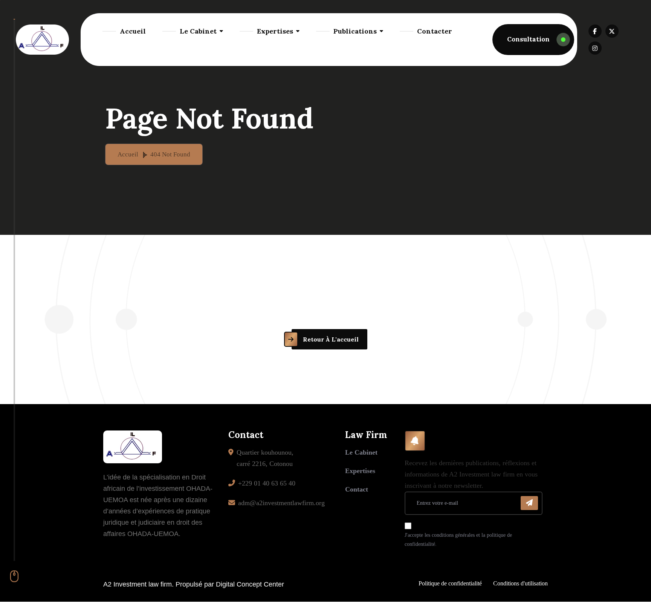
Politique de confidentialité (450, 583)
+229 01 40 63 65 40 (266, 483)
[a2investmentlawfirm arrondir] (42, 40)
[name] (533, 39)
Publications (355, 31)
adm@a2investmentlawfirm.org (281, 503)
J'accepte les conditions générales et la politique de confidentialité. (458, 539)
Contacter (434, 31)
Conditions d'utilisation (520, 583)
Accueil (133, 31)
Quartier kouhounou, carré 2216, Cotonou (265, 458)
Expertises (275, 31)
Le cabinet (361, 452)
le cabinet (198, 31)
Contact (356, 489)
